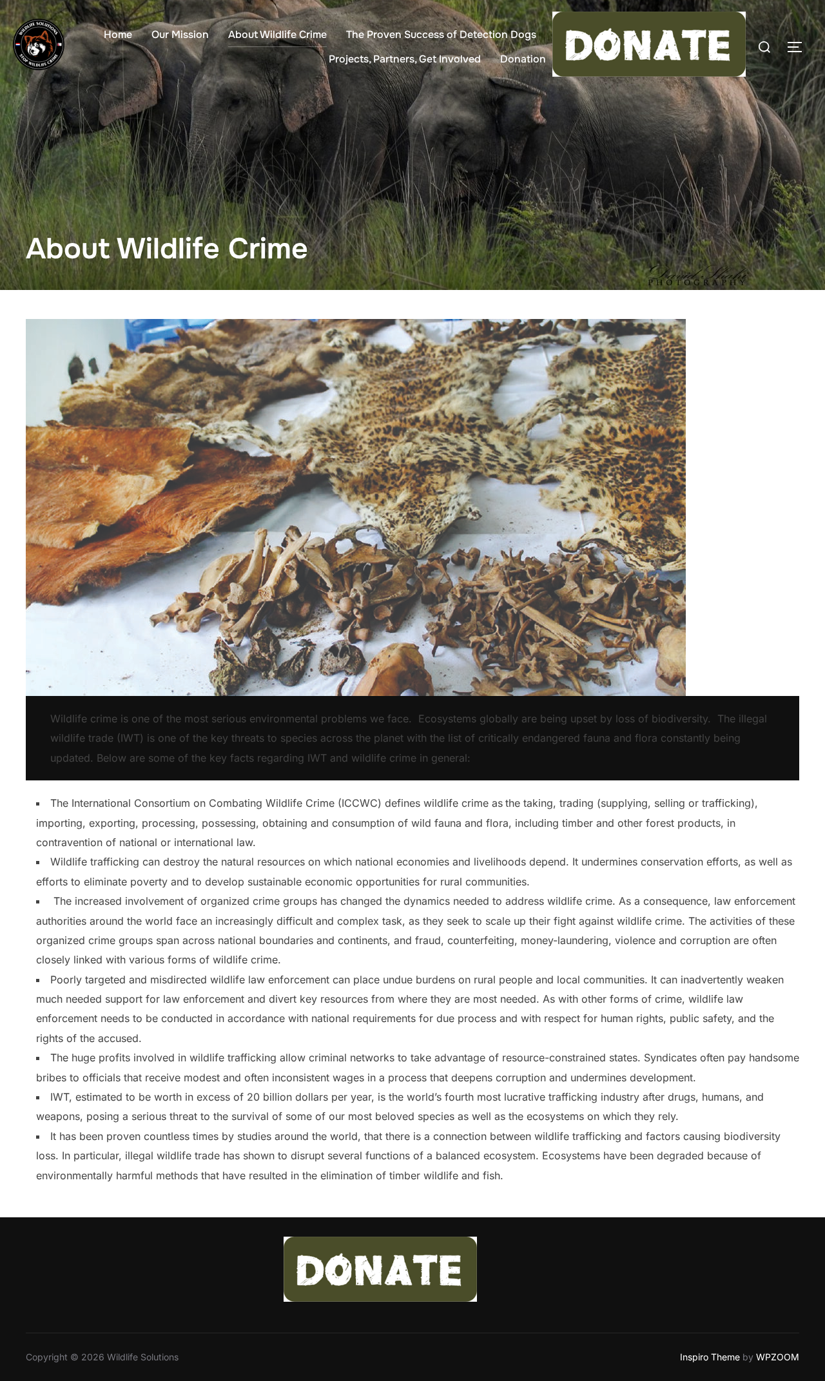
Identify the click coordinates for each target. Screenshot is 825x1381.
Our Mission (180, 34)
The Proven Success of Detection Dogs (441, 34)
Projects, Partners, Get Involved (405, 59)
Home (118, 34)
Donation (523, 59)
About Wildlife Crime (277, 34)
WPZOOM (777, 1356)
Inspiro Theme (710, 1356)
